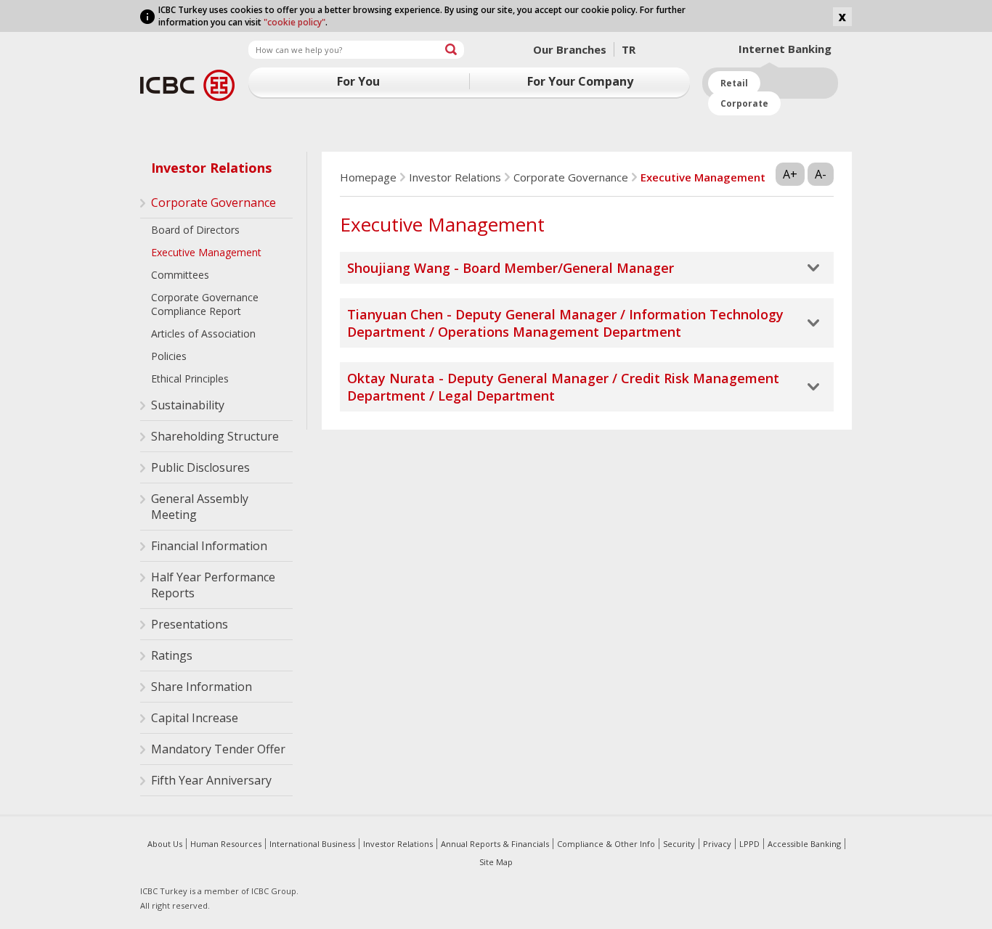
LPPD (749, 843)
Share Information (201, 687)
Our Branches (569, 49)
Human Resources (225, 843)
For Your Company (580, 81)
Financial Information (209, 546)
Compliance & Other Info (606, 843)
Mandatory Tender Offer (218, 749)
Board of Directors (195, 230)
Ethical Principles (190, 378)
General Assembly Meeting (199, 507)
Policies (169, 356)
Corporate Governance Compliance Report (205, 304)
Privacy (717, 843)
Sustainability (187, 405)
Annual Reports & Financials (495, 843)
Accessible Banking (804, 843)
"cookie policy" (294, 22)
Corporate (744, 103)
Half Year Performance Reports (213, 585)
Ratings (171, 655)
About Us (164, 843)
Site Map (496, 861)
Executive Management (206, 252)
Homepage (368, 177)
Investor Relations (211, 167)
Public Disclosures (200, 467)
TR (628, 49)
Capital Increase (194, 718)
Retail (734, 83)
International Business (312, 843)
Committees (180, 275)
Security (679, 843)
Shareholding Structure (215, 436)
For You (358, 81)
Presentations (189, 624)
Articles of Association (203, 333)
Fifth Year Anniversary (211, 780)
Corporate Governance (213, 202)
